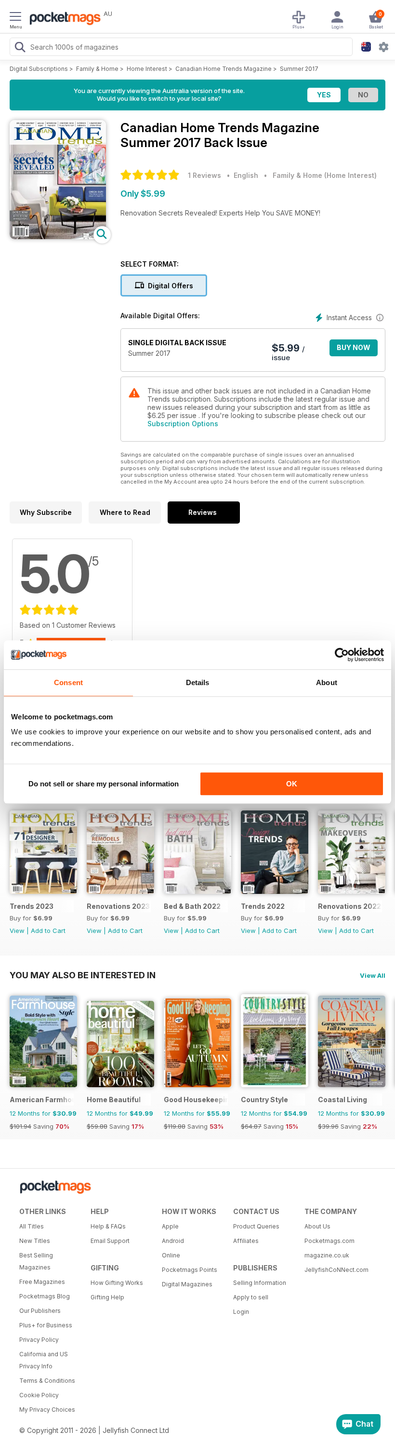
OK (291, 784)
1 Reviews (204, 175)
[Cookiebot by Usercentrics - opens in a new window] (342, 655)
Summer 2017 (299, 68)
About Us (317, 1226)
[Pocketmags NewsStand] (62, 19)
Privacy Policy (39, 1339)
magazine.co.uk (326, 1255)
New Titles (34, 1240)
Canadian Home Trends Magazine (223, 68)
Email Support (110, 1240)
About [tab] (326, 682)
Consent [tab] (68, 682)
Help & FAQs (108, 1226)
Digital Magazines (187, 1284)
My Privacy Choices (47, 1409)
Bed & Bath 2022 (192, 906)
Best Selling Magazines (36, 1261)
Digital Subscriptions (39, 68)
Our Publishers (40, 1310)
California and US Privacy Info (43, 1360)
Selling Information (259, 1282)
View (17, 930)
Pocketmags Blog (44, 1296)
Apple (170, 1226)
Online (171, 1255)
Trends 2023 (31, 906)
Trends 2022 (263, 906)
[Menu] (15, 18)
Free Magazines (42, 1281)
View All (372, 975)
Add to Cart (48, 930)
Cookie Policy (39, 1395)
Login (241, 1311)
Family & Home (97, 68)
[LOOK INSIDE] (58, 236)
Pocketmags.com (329, 1240)
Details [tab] (198, 682)
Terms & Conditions (47, 1380)
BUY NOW (353, 347)
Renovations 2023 (118, 906)
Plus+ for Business (45, 1325)
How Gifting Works (117, 1282)
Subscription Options (182, 423)
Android (173, 1240)
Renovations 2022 (349, 906)
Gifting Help (107, 1297)
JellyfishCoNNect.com (336, 1269)
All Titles (31, 1226)
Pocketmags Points (189, 1269)
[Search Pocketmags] (19, 48)
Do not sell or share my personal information (103, 784)
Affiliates (246, 1240)
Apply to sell (250, 1297)
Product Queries (256, 1226)
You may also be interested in (83, 975)
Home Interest (147, 68)
